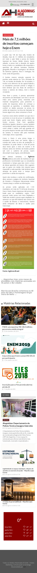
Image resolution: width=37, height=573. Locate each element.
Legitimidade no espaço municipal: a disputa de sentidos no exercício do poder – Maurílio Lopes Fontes (18, 470)
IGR (24, 567)
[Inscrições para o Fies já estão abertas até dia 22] (18, 365)
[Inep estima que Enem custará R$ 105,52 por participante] (18, 336)
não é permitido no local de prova (18, 117)
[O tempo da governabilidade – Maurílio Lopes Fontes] (18, 478)
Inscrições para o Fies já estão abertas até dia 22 (17, 386)
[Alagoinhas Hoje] (18, 9)
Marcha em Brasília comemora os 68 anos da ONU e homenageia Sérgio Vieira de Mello (17, 293)
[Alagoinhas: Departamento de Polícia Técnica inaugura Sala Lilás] (18, 399)
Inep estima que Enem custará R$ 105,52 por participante (18, 357)
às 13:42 (12, 505)
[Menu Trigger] (33, 4)
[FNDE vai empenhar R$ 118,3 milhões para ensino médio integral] (18, 307)
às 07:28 (12, 474)
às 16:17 (13, 428)
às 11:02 (13, 51)
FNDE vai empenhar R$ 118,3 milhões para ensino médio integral (17, 328)
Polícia (6, 420)
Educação (8, 35)
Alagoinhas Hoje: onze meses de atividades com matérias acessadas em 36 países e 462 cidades (18, 281)
